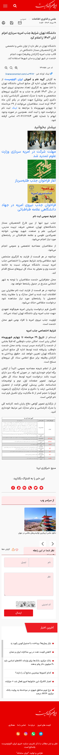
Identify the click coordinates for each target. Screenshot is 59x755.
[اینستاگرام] (26, 734)
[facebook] (12, 488)
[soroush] (18, 488)
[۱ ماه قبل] (42, 169)
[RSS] (18, 734)
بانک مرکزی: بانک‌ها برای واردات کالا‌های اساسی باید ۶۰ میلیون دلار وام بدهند (29, 662)
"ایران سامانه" (22, 753)
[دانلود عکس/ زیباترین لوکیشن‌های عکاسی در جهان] (40, 519)
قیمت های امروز (44, 725)
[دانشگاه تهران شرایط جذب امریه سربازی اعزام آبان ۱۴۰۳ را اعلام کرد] (29, 438)
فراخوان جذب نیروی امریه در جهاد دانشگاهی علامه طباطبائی (29, 207)
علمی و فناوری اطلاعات (44, 19)
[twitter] (35, 488)
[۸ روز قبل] (42, 140)
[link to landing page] (46, 5)
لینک (14, 108)
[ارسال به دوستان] (19, 22)
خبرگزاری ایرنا (43, 468)
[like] (17, 550)
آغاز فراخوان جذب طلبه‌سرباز (35, 180)
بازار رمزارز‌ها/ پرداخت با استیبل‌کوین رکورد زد (31, 643)
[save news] (11, 22)
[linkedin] (23, 488)
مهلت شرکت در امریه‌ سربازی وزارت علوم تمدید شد (29, 154)
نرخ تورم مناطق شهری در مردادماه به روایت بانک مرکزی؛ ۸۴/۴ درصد (30, 692)
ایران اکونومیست (13, 79)
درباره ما (31, 725)
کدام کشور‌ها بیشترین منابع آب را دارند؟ (33, 673)
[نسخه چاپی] (3, 22)
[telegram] (43, 488)
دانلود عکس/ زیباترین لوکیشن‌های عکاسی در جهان (37, 533)
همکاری (11, 725)
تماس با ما (21, 725)
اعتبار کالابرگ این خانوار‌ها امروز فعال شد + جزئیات (28, 681)
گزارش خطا (6, 549)
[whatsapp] (29, 488)
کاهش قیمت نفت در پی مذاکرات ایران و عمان (30, 652)
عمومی (23, 19)
